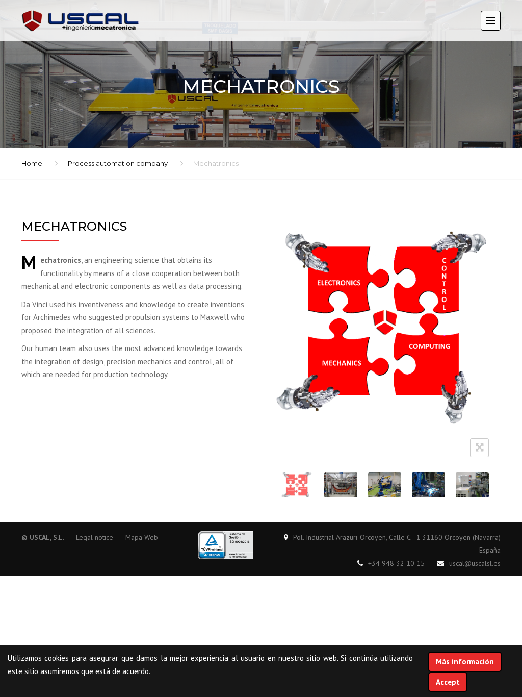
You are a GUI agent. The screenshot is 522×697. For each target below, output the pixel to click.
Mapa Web (141, 537)
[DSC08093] (472, 484)
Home (31, 163)
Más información (465, 661)
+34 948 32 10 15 (396, 563)
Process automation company (118, 163)
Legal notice (94, 537)
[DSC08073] (384, 484)
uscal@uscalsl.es (475, 563)
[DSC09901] (340, 484)
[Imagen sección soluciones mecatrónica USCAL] (428, 484)
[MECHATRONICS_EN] (297, 484)
